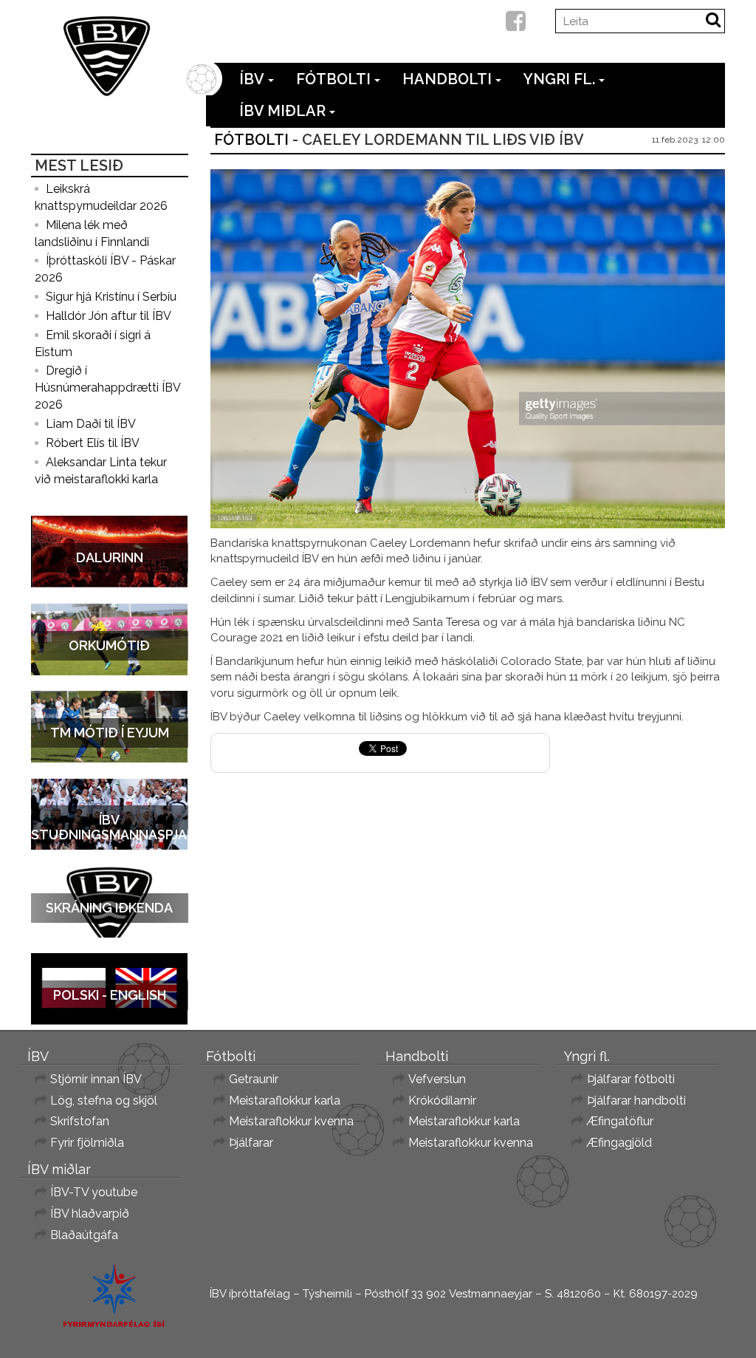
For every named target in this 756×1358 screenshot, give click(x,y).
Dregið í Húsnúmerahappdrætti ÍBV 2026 (107, 388)
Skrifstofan (79, 1121)
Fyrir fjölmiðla (87, 1143)
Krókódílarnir (442, 1100)
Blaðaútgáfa (84, 1235)
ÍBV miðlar (282, 111)
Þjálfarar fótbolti (631, 1079)
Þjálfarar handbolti (636, 1100)
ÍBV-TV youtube (93, 1192)
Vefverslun (437, 1079)
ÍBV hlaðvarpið (89, 1214)
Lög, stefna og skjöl (103, 1100)
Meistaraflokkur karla (284, 1100)
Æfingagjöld (619, 1143)
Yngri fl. (559, 79)
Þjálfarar (251, 1143)
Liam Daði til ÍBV (91, 424)
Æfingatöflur (620, 1121)
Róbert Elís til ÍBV (93, 443)
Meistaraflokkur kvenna (291, 1121)
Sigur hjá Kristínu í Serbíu (111, 297)
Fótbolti (333, 79)
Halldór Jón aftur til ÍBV (108, 316)
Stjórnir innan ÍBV (96, 1079)
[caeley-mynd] (468, 348)
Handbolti (447, 79)
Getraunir (253, 1079)
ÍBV (251, 79)
